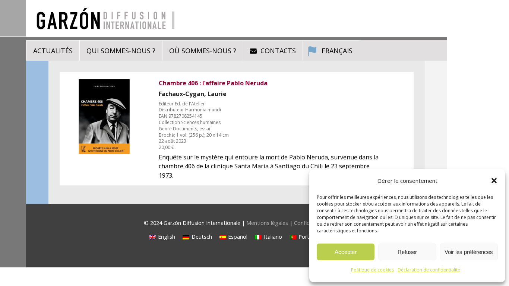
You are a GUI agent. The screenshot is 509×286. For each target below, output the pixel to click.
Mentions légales (267, 222)
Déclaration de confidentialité (429, 270)
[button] (494, 180)
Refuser (407, 252)
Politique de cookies (372, 270)
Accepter (346, 252)
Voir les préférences (469, 252)
